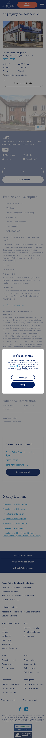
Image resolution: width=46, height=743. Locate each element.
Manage (23, 378)
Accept (23, 385)
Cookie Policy (14, 366)
